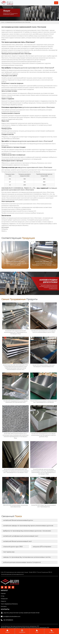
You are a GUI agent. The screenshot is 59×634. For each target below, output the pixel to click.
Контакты (51, 631)
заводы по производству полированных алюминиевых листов (26, 557)
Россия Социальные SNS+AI (44, 572)
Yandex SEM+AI (33, 572)
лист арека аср (8, 552)
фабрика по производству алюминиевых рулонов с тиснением (27, 531)
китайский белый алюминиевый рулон (18, 520)
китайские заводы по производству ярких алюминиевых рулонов (28, 525)
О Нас (36, 631)
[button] (54, 254)
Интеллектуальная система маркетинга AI (12, 574)
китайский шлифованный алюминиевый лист (20, 536)
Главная (2, 22)
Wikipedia (5, 229)
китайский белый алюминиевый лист (17, 541)
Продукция (22, 631)
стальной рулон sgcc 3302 (13, 546)
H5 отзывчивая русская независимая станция (16, 572)
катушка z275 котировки (42, 546)
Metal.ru (4, 231)
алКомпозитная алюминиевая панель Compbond (22, 562)
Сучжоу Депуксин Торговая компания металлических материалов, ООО (20, 626)
